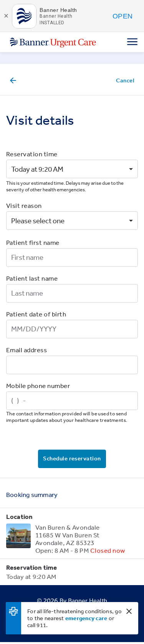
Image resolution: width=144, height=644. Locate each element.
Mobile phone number (38, 385)
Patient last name (32, 278)
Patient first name (33, 242)
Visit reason (24, 205)
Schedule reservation (72, 458)
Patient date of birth (36, 314)
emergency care (86, 618)
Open (122, 16)
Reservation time (32, 154)
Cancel (125, 80)
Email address (26, 350)
